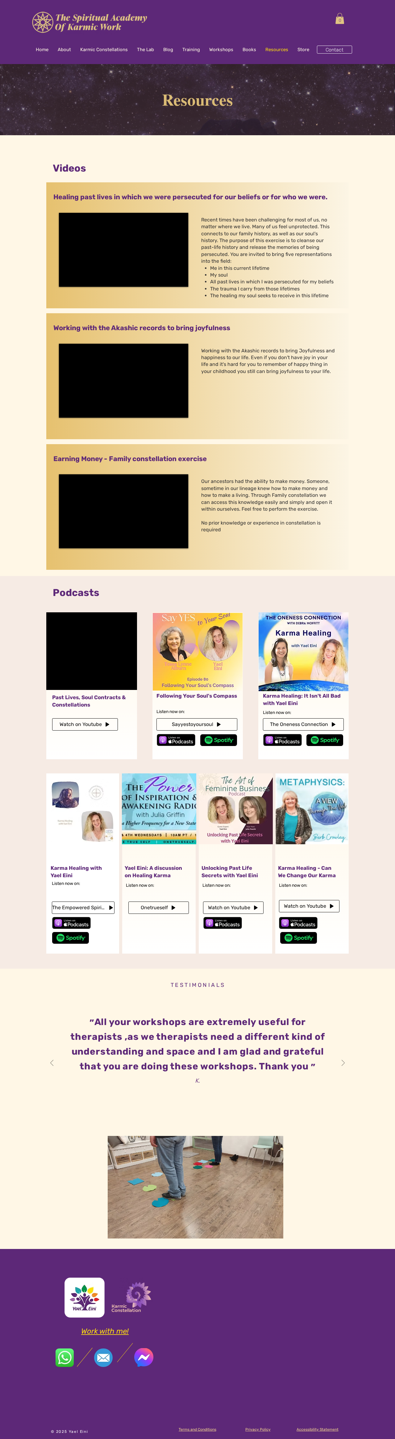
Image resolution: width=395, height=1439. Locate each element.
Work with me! (105, 1331)
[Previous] (51, 1063)
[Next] (343, 1063)
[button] (339, 18)
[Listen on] (218, 740)
